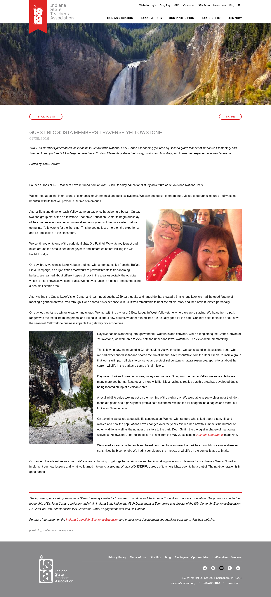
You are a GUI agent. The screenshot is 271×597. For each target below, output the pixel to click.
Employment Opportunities (192, 557)
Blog (231, 5)
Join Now (235, 18)
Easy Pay (164, 5)
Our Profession (181, 18)
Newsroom (219, 5)
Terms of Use (138, 557)
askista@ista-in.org (183, 583)
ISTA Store (203, 5)
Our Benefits (211, 18)
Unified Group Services (227, 557)
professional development (58, 530)
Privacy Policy (117, 557)
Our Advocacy (151, 18)
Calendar (188, 5)
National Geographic (209, 434)
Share (230, 116)
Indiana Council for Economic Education (92, 519)
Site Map (155, 557)
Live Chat (233, 583)
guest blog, (36, 530)
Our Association (120, 18)
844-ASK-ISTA (211, 583)
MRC (177, 5)
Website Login (147, 5)
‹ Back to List (45, 116)
